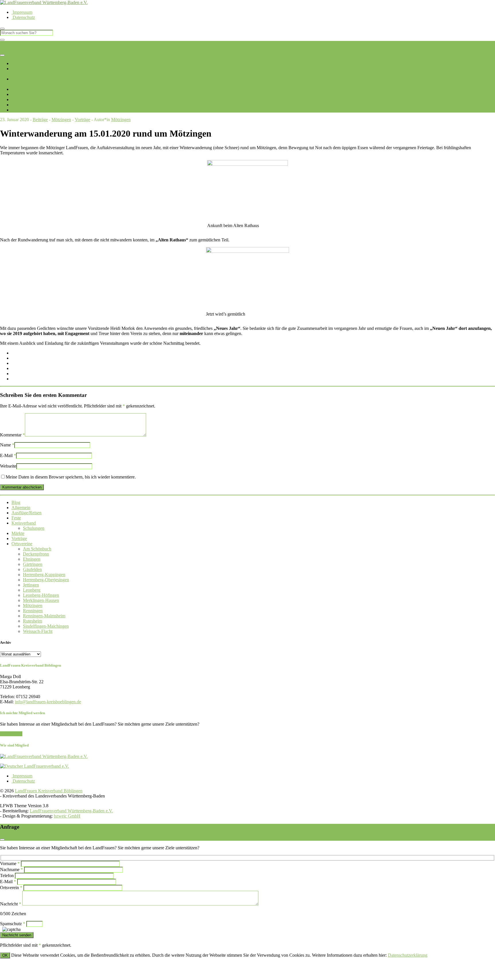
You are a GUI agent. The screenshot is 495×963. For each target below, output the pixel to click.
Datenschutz (23, 17)
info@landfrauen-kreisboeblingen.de (48, 701)
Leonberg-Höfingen (41, 595)
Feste (16, 517)
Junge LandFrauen (28, 89)
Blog (16, 99)
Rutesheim (342, 84)
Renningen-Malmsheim (312, 84)
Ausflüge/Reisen (26, 512)
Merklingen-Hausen (233, 84)
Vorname (10, 863)
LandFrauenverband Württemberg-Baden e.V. (71, 810)
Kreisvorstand (24, 73)
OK (5, 955)
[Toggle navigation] (2, 55)
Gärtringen (64, 84)
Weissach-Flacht (413, 84)
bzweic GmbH (67, 816)
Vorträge (82, 119)
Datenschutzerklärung (407, 955)
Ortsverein (11, 887)
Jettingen (190, 84)
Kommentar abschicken (22, 487)
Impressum (21, 12)
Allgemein (20, 507)
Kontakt (19, 109)
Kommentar (12, 434)
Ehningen (46, 84)
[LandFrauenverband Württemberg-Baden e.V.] (44, 756)
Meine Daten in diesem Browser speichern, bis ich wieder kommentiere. (71, 476)
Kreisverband (23, 523)
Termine (18, 94)
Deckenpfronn (24, 84)
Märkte (17, 533)
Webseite (8, 466)
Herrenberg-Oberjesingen (159, 84)
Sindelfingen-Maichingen (375, 84)
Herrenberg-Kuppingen (114, 84)
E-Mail (8, 455)
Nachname (11, 869)
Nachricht (10, 903)
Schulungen (33, 528)
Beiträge (40, 119)
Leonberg (206, 84)
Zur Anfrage (11, 733)
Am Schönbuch (37, 548)
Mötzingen (261, 84)
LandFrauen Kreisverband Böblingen (34, 43)
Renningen (281, 84)
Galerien (19, 104)
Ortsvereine (21, 78)
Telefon (7, 875)
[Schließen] (2, 40)
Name (7, 444)
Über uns (19, 68)
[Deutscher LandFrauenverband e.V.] (34, 766)
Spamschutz (12, 923)
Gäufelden (83, 84)
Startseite (19, 63)
